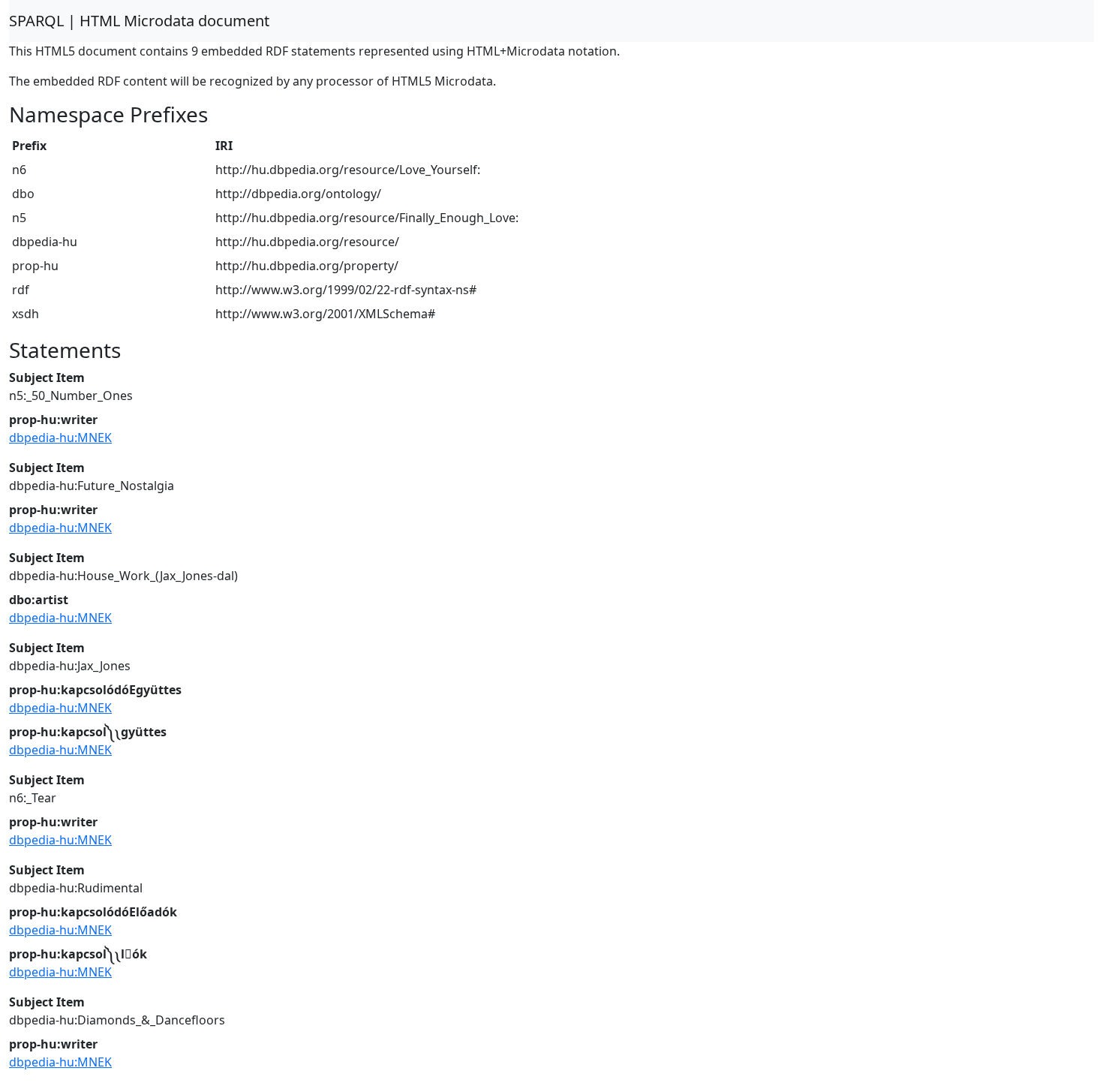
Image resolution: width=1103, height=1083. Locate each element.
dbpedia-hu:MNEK (60, 437)
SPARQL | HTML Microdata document (139, 21)
